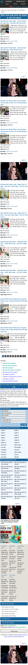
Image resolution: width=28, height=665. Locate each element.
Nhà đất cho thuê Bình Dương (20, 564)
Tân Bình (3, 450)
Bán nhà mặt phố (12, 10)
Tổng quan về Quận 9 (8, 379)
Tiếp (24, 356)
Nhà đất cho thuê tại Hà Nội (12, 562)
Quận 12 (17, 442)
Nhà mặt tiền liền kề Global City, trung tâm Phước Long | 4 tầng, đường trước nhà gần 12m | (14, 301)
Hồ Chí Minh (21, 10)
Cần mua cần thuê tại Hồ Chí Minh (4, 571)
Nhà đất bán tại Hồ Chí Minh (4, 558)
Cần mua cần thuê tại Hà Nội (12, 569)
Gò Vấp (3, 447)
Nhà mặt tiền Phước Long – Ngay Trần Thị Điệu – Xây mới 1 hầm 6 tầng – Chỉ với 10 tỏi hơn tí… (14, 186)
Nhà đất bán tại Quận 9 (9, 363)
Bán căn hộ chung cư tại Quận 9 (12, 370)
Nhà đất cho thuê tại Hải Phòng (12, 592)
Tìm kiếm (23, 3)
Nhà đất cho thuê (20, 1)
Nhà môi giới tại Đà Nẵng (8, 613)
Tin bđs (15, 3)
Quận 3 (3, 433)
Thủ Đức (3, 452)
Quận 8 (17, 437)
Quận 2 (17, 430)
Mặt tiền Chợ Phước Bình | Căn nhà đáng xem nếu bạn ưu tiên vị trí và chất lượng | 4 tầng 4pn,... (14, 131)
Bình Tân (3, 445)
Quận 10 (17, 440)
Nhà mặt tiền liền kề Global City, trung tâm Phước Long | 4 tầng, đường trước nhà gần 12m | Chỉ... (14, 329)
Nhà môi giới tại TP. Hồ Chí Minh (10, 609)
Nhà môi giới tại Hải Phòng (9, 615)
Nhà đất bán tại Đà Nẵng (4, 586)
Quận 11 (3, 442)
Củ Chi (16, 454)
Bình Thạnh (18, 445)
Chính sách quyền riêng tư (16, 636)
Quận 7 (3, 437)
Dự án (7, 4)
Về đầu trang (13, 631)
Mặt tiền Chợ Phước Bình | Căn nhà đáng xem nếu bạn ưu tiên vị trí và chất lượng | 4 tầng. (14, 102)
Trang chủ (3, 10)
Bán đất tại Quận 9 (8, 368)
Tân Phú (17, 450)
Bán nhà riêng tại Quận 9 (10, 365)
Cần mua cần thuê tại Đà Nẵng (4, 598)
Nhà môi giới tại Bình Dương (9, 611)
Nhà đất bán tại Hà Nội (12, 557)
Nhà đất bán (9, 1)
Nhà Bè (17, 457)
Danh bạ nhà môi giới (8, 603)
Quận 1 (3, 430)
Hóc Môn (3, 457)
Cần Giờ (3, 454)
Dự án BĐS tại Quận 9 (9, 374)
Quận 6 (17, 435)
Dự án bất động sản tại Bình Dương (20, 552)
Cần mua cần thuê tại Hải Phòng (12, 598)
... (20, 356)
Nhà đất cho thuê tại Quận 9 (10, 372)
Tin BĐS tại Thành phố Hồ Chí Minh (12, 376)
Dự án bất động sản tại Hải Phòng (12, 581)
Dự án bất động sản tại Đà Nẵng (4, 581)
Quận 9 (3, 12)
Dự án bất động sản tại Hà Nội (12, 552)
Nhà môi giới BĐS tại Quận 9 (10, 381)
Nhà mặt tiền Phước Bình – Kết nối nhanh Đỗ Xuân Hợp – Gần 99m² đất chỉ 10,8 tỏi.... (14, 22)
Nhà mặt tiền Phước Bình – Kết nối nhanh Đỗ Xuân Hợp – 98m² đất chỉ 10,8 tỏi (13, 49)
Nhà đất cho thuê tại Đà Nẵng (4, 592)
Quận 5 (3, 435)
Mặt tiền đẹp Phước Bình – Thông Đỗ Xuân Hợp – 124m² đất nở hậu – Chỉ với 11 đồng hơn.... (14, 243)
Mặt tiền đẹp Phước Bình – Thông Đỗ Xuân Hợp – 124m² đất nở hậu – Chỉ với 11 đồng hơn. (14, 272)
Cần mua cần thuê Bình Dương (20, 571)
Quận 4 (17, 433)
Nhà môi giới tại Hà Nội (8, 607)
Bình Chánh (18, 452)
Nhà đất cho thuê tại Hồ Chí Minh (4, 564)
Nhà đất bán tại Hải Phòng (13, 586)
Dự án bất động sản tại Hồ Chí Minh (4, 552)
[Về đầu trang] (26, 663)
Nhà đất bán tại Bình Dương (20, 558)
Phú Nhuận (18, 447)
